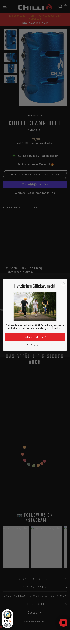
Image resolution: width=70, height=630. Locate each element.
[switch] (7, 625)
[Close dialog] (63, 282)
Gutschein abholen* (35, 337)
